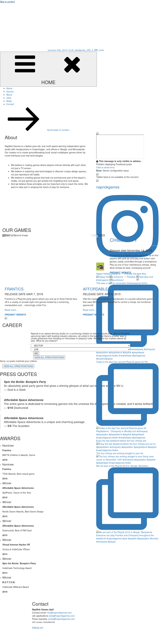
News (9, 100)
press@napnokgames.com (61, 618)
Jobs (8, 97)
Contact (10, 104)
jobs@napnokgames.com (62, 615)
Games (10, 91)
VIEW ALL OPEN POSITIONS (49, 357)
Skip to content (7, 1)
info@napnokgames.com (59, 612)
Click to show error (105, 167)
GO (36, 353)
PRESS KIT (37, 627)
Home (9, 88)
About (9, 94)
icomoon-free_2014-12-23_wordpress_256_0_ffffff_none (76, 50)
